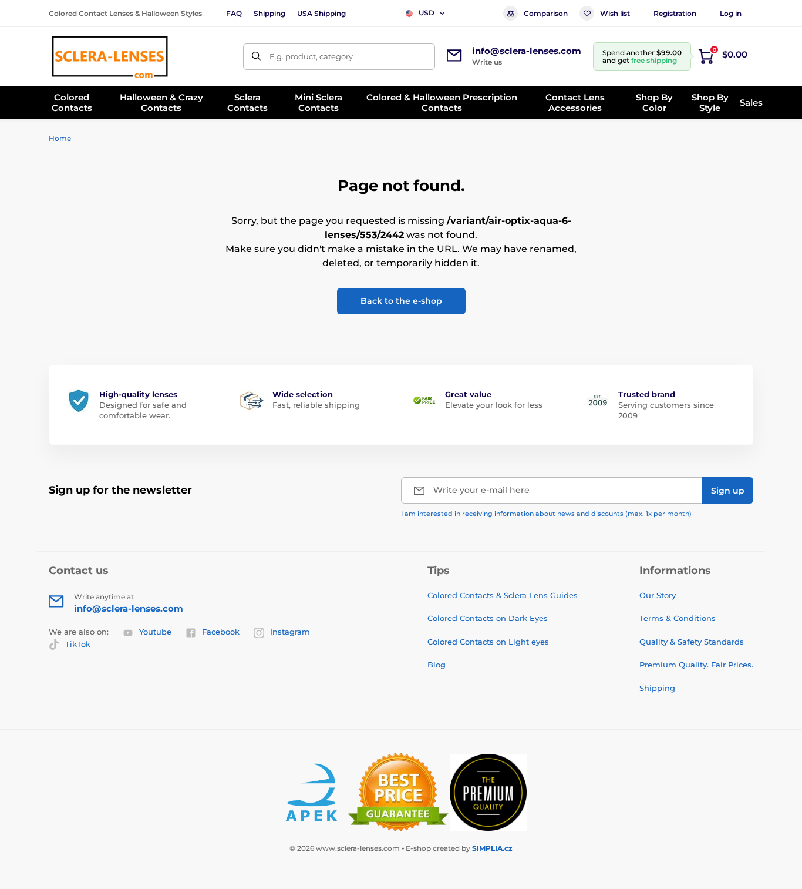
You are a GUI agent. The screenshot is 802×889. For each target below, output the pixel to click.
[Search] (256, 56)
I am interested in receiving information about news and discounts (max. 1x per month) (546, 513)
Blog (436, 664)
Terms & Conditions (677, 618)
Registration (674, 13)
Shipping (269, 13)
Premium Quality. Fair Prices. (696, 664)
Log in (731, 13)
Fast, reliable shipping (316, 405)
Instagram (290, 631)
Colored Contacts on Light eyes (488, 641)
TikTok (77, 644)
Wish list (615, 13)
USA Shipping (321, 13)
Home (60, 138)
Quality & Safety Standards (691, 641)
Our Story (657, 595)
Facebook (221, 631)
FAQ (234, 13)
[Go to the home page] (110, 56)
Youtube (155, 631)
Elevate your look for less (493, 405)
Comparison (546, 13)
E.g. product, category (311, 56)
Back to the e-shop (401, 301)
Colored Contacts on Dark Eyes (487, 618)
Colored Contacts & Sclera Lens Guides (502, 595)
